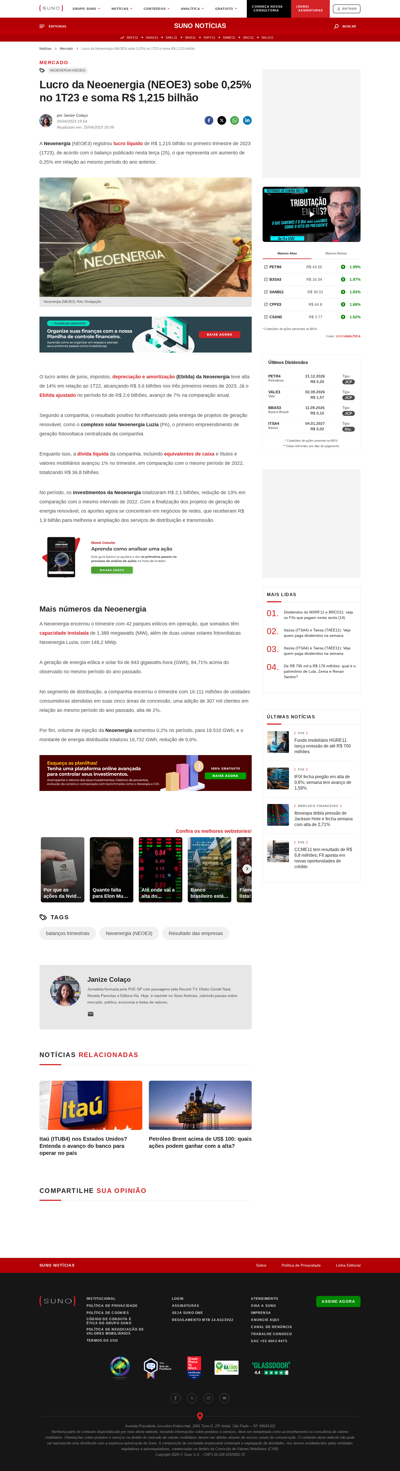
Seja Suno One (187, 1313)
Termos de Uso (102, 1340)
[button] (55, 26)
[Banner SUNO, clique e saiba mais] (145, 339)
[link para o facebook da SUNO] (175, 1398)
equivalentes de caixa (189, 454)
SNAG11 (152, 37)
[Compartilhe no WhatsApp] (234, 120)
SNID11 (190, 37)
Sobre (261, 1265)
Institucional (101, 1299)
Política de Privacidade (301, 1265)
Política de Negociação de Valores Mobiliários (115, 1331)
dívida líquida (93, 454)
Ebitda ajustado (57, 395)
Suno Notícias (57, 1265)
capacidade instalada (64, 633)
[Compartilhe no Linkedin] (247, 120)
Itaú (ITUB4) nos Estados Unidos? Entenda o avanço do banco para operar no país (83, 1146)
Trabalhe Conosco (271, 1334)
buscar (349, 26)
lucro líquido (128, 143)
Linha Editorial (348, 1265)
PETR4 (275, 267)
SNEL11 (171, 37)
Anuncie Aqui (265, 1320)
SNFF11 (209, 37)
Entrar (349, 8)
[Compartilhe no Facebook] (209, 120)
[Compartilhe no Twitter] (221, 120)
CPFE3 (275, 304)
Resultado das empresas (196, 933)
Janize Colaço (109, 979)
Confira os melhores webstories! (214, 831)
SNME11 (229, 37)
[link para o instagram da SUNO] (208, 1398)
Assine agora (338, 1301)
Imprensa (261, 1313)
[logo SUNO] (51, 9)
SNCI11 (248, 37)
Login (178, 1299)
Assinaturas (185, 1306)
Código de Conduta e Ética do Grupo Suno (109, 1321)
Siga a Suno (263, 1306)
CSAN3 (275, 317)
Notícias (45, 49)
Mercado (66, 49)
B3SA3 (275, 279)
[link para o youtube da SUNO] (224, 1398)
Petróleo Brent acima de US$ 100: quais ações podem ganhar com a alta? (200, 1142)
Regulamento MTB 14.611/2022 (202, 1320)
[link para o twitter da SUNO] (192, 1398)
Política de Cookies (108, 1313)
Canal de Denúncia (271, 1327)
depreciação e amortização (143, 376)
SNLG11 (267, 37)
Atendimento (264, 1299)
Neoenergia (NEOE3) (67, 70)
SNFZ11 (132, 37)
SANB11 (276, 292)
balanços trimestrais (68, 933)
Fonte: (343, 336)
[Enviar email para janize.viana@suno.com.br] (90, 1014)
